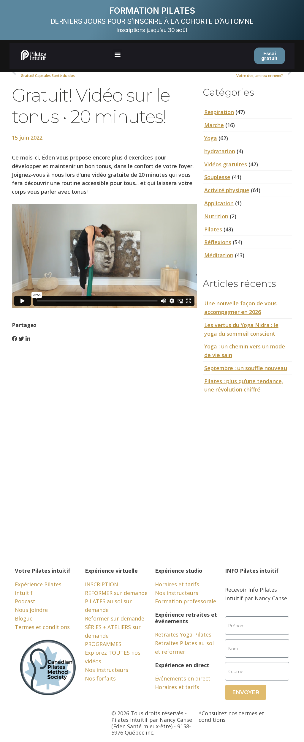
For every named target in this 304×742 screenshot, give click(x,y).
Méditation (218, 255)
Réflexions (217, 242)
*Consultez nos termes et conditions (231, 716)
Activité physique (226, 190)
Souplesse (217, 177)
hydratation (219, 151)
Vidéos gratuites (225, 164)
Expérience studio (178, 570)
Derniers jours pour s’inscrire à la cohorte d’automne (152, 21)
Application (219, 203)
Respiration (219, 112)
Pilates (213, 229)
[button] (117, 54)
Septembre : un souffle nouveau (245, 368)
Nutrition (216, 216)
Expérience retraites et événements (186, 618)
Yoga (210, 138)
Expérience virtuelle (111, 570)
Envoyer (245, 692)
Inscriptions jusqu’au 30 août (152, 30)
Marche (214, 125)
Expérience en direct (182, 665)
